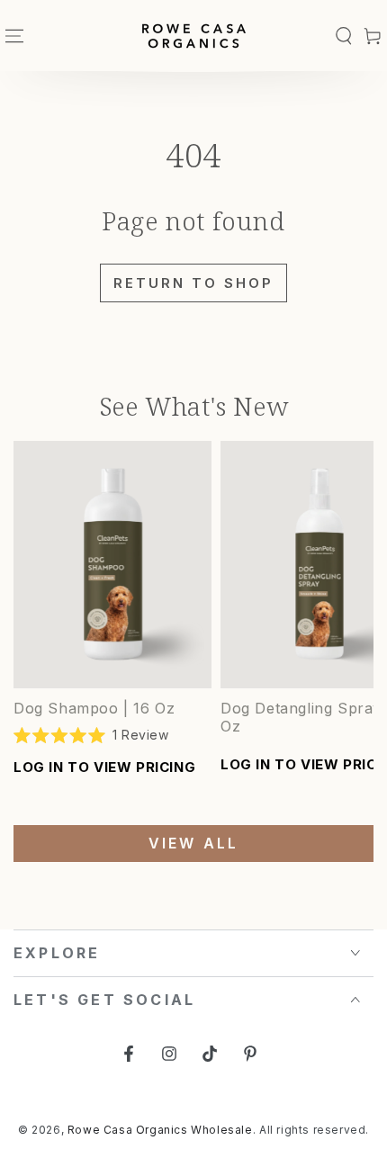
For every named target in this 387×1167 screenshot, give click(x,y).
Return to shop (193, 283)
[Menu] (14, 36)
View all (193, 843)
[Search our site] (343, 36)
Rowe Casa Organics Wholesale (160, 1129)
